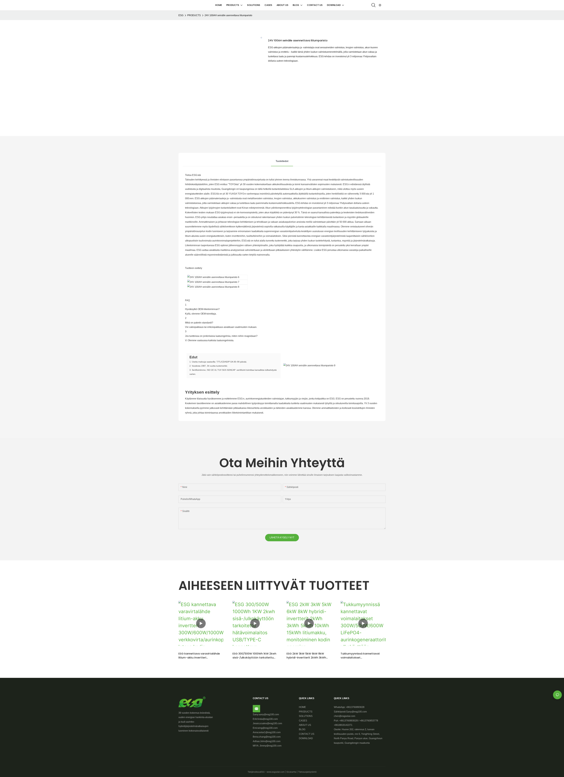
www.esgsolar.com (275, 772)
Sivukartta (291, 772)
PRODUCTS (194, 15)
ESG (180, 15)
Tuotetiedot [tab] (282, 161)
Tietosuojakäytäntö (307, 772)
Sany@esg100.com (356, 711)
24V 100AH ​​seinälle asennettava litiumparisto (228, 15)
